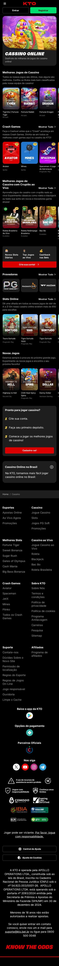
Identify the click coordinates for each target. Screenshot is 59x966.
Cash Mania (10, 566)
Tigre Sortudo (45, 338)
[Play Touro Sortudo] (11, 325)
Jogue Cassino (40, 512)
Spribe (5, 170)
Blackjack (37, 559)
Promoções (10, 523)
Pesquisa (37, 630)
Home (5, 494)
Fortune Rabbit (27, 112)
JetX (5, 598)
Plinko (6, 609)
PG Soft (5, 117)
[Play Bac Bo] (47, 217)
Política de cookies (43, 611)
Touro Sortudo (9, 338)
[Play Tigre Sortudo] (47, 325)
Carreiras (37, 625)
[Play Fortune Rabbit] (29, 99)
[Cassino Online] (29, 41)
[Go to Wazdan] (47, 285)
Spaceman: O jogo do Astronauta (47, 167)
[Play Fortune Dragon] (47, 99)
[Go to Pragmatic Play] (29, 285)
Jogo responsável (14, 689)
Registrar (43, 10)
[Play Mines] (29, 153)
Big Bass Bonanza (14, 571)
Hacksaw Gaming (45, 396)
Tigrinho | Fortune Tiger (11, 113)
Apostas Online (12, 512)
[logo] (29, 3)
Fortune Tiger (11, 545)
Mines (23, 166)
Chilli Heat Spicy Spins (28, 394)
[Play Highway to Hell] (11, 379)
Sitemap (36, 635)
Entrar (15, 10)
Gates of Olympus (14, 561)
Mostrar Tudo (46, 126)
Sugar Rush (10, 555)
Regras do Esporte (14, 675)
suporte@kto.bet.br (17, 931)
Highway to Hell (10, 393)
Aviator (6, 166)
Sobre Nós (38, 588)
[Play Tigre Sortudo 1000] (29, 325)
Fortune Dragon (46, 112)
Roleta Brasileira (41, 569)
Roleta (35, 553)
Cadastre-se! (29, 450)
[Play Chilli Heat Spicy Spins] (29, 379)
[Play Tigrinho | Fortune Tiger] (11, 99)
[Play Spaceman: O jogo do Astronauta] (47, 153)
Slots (34, 517)
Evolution (6, 236)
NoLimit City (7, 396)
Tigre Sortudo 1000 (27, 339)
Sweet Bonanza (12, 550)
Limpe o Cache (12, 699)
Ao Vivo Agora (12, 517)
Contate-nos (10, 652)
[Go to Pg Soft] (11, 285)
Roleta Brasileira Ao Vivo (10, 232)
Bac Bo (42, 231)
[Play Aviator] (11, 153)
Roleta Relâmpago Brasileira (29, 232)
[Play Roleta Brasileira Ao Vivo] (11, 217)
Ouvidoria (9, 694)
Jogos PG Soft (40, 523)
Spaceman (9, 593)
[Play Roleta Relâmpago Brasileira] (29, 217)
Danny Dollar (45, 393)
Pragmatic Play (45, 171)
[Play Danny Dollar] (47, 379)
